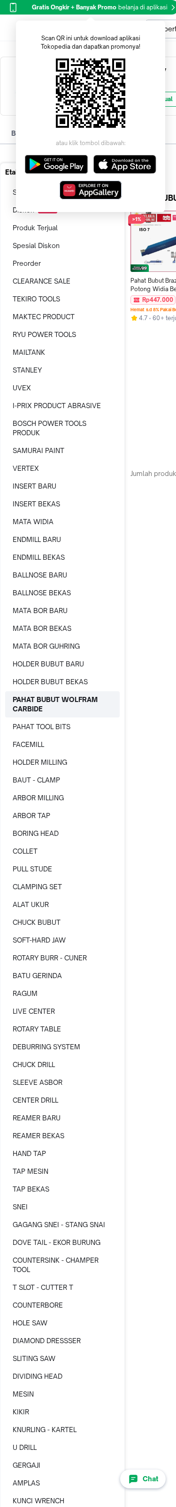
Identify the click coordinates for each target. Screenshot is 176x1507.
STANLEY (27, 370)
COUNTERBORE (38, 1305)
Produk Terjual (35, 228)
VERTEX (26, 468)
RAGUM (25, 993)
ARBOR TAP (31, 815)
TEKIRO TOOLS (36, 299)
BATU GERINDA (37, 976)
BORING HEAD (36, 833)
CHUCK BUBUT (37, 922)
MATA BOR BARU (40, 611)
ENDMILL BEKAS (39, 557)
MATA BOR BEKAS (42, 628)
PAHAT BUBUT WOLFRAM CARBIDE (55, 704)
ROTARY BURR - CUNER (50, 958)
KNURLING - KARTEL (45, 1430)
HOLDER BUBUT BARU (48, 664)
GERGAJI (26, 1465)
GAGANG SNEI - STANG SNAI (59, 1225)
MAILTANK (29, 352)
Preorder (27, 263)
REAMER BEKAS (38, 1136)
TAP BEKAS (31, 1189)
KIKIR (21, 1412)
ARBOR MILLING (38, 798)
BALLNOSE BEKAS (42, 593)
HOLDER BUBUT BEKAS (50, 682)
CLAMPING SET (37, 887)
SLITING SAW (34, 1358)
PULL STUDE (32, 869)
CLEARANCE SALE (41, 281)
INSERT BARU (34, 486)
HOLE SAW (30, 1323)
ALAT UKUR (31, 904)
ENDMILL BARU (37, 539)
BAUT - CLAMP (36, 780)
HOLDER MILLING (40, 762)
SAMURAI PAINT (38, 450)
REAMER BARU (37, 1118)
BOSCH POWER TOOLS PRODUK (49, 428)
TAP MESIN (30, 1171)
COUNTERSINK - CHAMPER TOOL (56, 1264)
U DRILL (25, 1447)
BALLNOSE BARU (40, 575)
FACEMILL (28, 744)
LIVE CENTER (34, 1011)
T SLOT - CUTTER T (43, 1287)
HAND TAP (29, 1153)
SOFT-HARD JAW (39, 940)
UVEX (22, 388)
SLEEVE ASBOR (37, 1082)
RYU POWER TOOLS (44, 334)
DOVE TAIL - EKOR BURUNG (56, 1242)
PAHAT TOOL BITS (41, 727)
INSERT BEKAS (36, 504)
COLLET (25, 851)
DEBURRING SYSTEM (46, 1047)
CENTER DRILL (35, 1100)
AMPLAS (26, 1483)
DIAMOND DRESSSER (47, 1341)
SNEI (20, 1207)
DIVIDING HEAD (37, 1376)
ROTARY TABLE (37, 1029)
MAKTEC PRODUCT (44, 317)
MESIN (23, 1394)
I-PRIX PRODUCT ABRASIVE (57, 406)
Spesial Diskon (36, 245)
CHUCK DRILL (34, 1064)
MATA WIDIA (33, 522)
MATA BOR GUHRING (46, 646)
